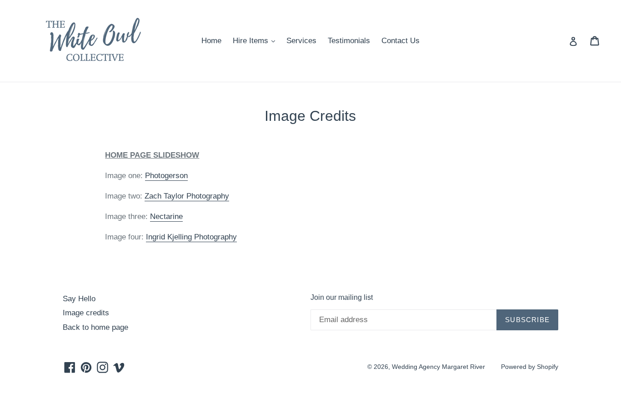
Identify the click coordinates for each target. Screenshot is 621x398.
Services (301, 40)
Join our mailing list (341, 297)
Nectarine (166, 216)
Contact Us (400, 40)
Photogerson (166, 175)
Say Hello (79, 298)
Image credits (86, 312)
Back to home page (95, 327)
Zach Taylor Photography (187, 196)
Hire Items (256, 40)
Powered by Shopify (529, 366)
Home (211, 40)
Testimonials (349, 40)
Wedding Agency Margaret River (438, 366)
